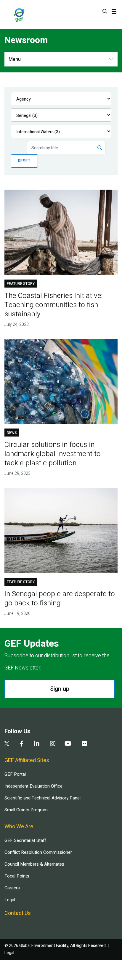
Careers (12, 888)
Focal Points (16, 876)
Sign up (59, 689)
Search (104, 11)
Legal (9, 899)
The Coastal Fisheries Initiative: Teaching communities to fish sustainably (53, 305)
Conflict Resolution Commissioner (38, 852)
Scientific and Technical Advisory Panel (42, 798)
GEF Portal (15, 774)
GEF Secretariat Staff (25, 840)
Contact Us (17, 913)
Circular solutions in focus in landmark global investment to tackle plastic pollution (52, 453)
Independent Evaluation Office (33, 786)
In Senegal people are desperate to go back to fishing (59, 598)
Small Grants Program (26, 810)
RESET (24, 161)
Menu (15, 59)
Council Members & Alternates (34, 864)
